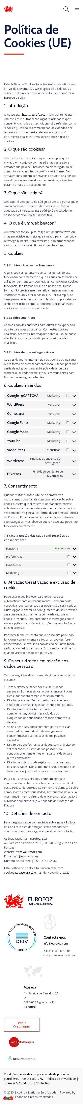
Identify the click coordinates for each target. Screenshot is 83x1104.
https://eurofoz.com (35, 114)
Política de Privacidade (61, 1079)
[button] (21, 1025)
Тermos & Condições (19, 1083)
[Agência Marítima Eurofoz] (8, 9)
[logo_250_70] (29, 907)
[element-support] (50, 929)
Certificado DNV (33, 1079)
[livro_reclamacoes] (22, 1047)
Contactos (42, 1083)
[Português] (10, 1098)
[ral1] (22, 1063)
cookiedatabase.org (17, 872)
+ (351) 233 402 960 (57, 951)
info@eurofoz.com (56, 943)
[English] (5, 1098)
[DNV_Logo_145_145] (21, 951)
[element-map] (34, 977)
